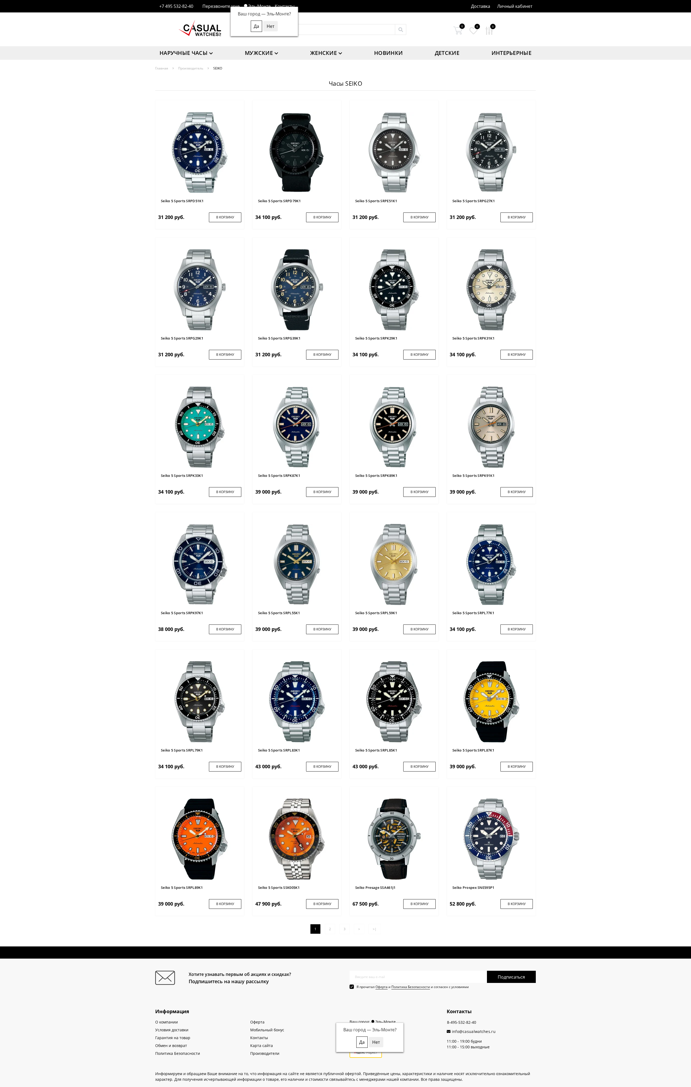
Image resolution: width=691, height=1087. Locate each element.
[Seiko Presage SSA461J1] (394, 838)
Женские (323, 52)
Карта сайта (261, 1045)
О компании (166, 1022)
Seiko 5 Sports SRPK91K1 (473, 475)
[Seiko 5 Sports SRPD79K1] (296, 152)
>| (375, 929)
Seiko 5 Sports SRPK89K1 (376, 475)
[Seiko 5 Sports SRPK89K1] (394, 426)
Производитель (190, 68)
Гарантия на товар (172, 1037)
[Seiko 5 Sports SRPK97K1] (199, 564)
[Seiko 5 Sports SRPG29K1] (199, 289)
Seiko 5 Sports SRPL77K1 (473, 612)
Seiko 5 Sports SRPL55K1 (279, 612)
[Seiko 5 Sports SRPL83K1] (296, 701)
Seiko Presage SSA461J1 (375, 887)
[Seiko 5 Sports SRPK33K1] (199, 426)
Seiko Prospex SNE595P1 (473, 887)
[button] (515, 6)
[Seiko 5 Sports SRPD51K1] (199, 152)
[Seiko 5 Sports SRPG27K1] (491, 152)
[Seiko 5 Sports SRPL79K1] (199, 701)
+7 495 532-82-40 (176, 6)
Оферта (381, 987)
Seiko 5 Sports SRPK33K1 (182, 475)
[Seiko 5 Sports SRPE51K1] (394, 152)
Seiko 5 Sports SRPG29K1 (182, 338)
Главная (161, 68)
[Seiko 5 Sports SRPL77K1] (491, 564)
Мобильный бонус (267, 1029)
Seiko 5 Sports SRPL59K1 (376, 612)
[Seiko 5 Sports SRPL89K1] (199, 838)
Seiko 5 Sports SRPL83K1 (279, 750)
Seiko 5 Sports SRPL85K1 (376, 750)
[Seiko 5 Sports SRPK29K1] (394, 289)
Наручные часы (184, 52)
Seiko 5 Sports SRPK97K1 (182, 612)
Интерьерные (511, 52)
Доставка (480, 6)
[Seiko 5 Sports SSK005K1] (296, 838)
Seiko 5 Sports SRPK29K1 (376, 338)
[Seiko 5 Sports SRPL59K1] (394, 564)
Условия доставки (171, 1029)
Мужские (259, 52)
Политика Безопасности (410, 987)
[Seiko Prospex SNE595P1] (491, 838)
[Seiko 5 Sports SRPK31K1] (491, 289)
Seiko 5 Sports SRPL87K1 (473, 750)
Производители (264, 1053)
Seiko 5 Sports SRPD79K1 (279, 200)
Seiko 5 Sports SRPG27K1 (473, 200)
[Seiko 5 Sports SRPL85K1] (394, 701)
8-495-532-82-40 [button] (461, 1022)
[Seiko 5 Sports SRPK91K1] (491, 426)
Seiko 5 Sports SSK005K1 (279, 887)
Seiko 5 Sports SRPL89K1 (182, 887)
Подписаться (511, 977)
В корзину (225, 217)
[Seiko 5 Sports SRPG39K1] (296, 289)
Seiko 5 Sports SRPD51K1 (182, 200)
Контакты (284, 6)
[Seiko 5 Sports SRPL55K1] (296, 564)
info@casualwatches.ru (473, 1031)
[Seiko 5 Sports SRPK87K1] (296, 426)
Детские (447, 52)
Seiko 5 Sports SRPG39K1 (279, 338)
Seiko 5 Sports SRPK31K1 (473, 338)
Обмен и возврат (171, 1045)
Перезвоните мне (221, 6)
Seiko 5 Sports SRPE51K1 (376, 200)
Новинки (388, 52)
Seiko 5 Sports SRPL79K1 (182, 750)
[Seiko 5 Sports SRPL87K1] (491, 701)
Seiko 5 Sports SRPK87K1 (279, 475)
